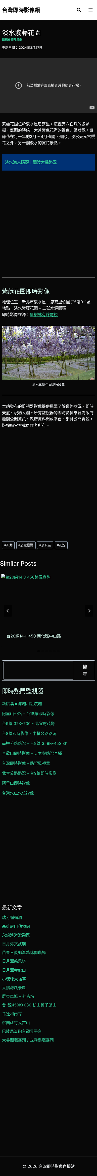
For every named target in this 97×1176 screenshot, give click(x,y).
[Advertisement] (48, 227)
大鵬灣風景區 (14, 987)
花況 (61, 545)
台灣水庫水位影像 (18, 793)
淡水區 (45, 545)
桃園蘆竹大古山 (16, 1022)
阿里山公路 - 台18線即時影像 (28, 713)
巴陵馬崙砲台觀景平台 (22, 1031)
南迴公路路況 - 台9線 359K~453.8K (34, 743)
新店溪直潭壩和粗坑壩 (22, 703)
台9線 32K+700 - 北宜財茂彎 (28, 723)
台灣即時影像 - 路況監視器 (26, 763)
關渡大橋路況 (45, 162)
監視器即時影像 (12, 39)
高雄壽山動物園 (16, 926)
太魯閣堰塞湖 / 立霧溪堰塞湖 (28, 1040)
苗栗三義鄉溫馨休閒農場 (24, 952)
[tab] (38, 651)
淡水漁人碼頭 (17, 162)
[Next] (89, 611)
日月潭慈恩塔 (14, 961)
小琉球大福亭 (14, 978)
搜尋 (85, 670)
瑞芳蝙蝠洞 (12, 917)
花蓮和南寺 (12, 1013)
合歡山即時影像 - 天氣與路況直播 (32, 753)
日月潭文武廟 (14, 943)
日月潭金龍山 (14, 970)
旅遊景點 (25, 545)
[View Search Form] (78, 9)
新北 (8, 545)
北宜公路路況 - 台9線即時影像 (29, 773)
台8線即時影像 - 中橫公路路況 (29, 733)
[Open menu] (90, 10)
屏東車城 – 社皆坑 (18, 996)
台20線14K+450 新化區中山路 (33, 635)
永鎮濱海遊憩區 (16, 935)
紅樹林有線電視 (44, 314)
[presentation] (48, 600)
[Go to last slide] (8, 611)
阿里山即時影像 (16, 783)
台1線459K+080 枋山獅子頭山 (29, 1004)
